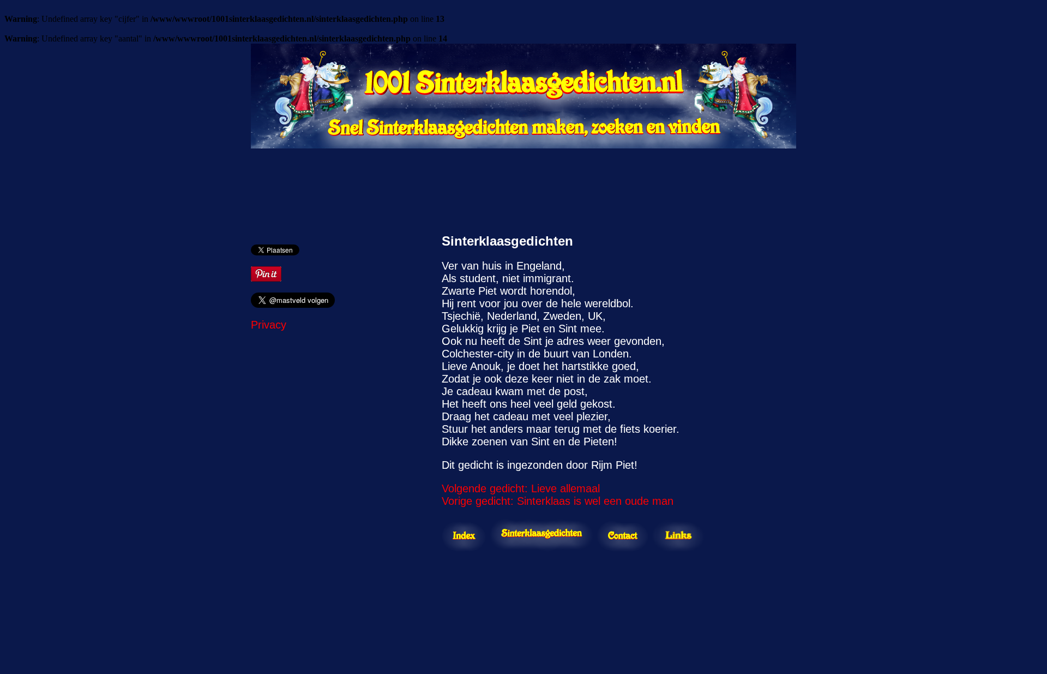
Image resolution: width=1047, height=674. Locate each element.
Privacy (268, 325)
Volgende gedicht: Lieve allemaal (521, 488)
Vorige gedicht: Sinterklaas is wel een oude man (557, 501)
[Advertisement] (523, 185)
